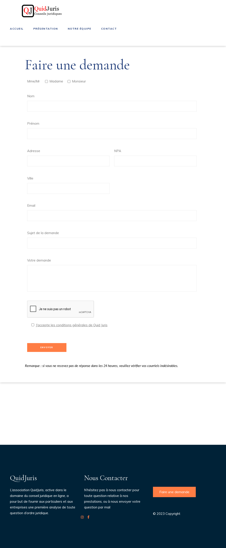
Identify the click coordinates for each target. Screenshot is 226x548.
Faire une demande (174, 492)
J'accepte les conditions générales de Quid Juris (71, 325)
